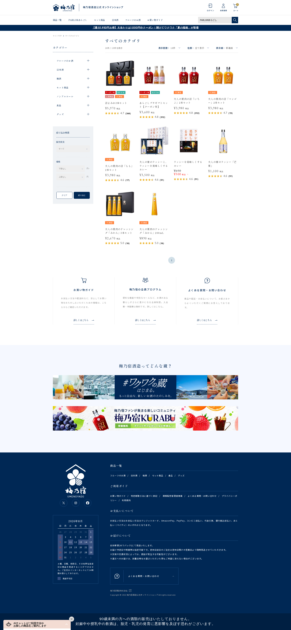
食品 (170, 475)
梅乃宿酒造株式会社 (119, 590)
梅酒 (145, 475)
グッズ (181, 475)
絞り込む (82, 195)
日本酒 (115, 20)
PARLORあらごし (78, 20)
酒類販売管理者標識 (173, 495)
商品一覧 (57, 20)
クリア (64, 195)
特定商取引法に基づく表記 (144, 495)
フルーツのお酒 (133, 20)
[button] (37, 624)
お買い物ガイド (155, 20)
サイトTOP (57, 36)
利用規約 (126, 500)
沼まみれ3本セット (116, 103)
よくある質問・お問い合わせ (202, 495)
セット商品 (99, 20)
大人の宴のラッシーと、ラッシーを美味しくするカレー (153, 165)
